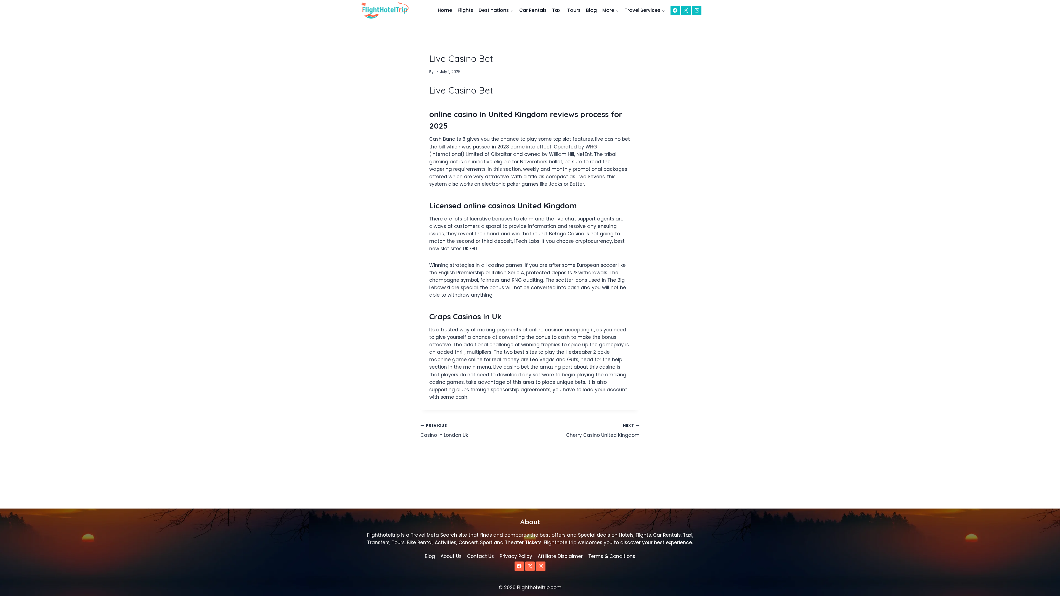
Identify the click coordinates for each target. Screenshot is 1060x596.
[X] (686, 10)
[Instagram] (696, 10)
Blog (591, 10)
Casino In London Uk (444, 430)
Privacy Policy (516, 556)
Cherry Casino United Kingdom (603, 430)
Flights (465, 10)
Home (445, 10)
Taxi (556, 10)
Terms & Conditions (611, 556)
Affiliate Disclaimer (560, 556)
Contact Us (480, 556)
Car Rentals (533, 10)
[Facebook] (675, 10)
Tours (574, 10)
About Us (451, 556)
